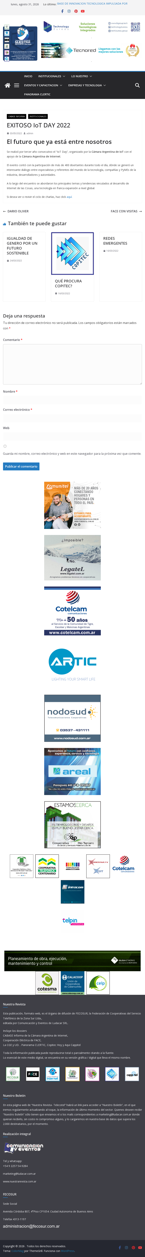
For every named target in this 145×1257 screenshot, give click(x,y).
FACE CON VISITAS (124, 211)
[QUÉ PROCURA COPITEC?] (72, 235)
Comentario (12, 340)
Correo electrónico (17, 410)
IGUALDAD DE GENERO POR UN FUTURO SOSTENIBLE (22, 246)
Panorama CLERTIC (37, 94)
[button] (63, 76)
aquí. (69, 197)
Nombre (10, 391)
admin (29, 133)
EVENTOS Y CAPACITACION (41, 85)
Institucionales (49, 76)
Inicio (28, 76)
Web (6, 428)
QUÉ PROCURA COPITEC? (68, 283)
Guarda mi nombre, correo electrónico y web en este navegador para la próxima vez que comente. (72, 454)
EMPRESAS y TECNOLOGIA (85, 85)
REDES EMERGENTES (115, 241)
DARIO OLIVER (18, 211)
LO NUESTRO (79, 76)
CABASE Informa (16, 116)
